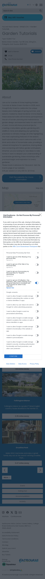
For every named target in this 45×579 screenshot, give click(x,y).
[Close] (41, 215)
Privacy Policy (34, 364)
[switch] (37, 257)
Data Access (22, 364)
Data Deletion (10, 364)
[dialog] (22, 289)
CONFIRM (13, 356)
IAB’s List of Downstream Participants (25, 246)
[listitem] (22, 253)
